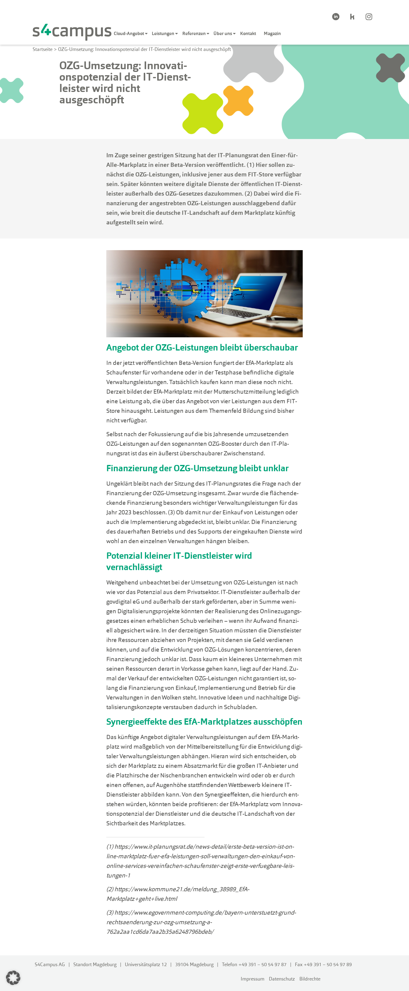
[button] (13, 978)
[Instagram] (368, 16)
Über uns (222, 33)
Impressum (252, 979)
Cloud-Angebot (129, 33)
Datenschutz (282, 979)
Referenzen (194, 33)
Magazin (272, 33)
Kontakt (248, 33)
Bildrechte (309, 979)
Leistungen (163, 33)
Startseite (42, 49)
